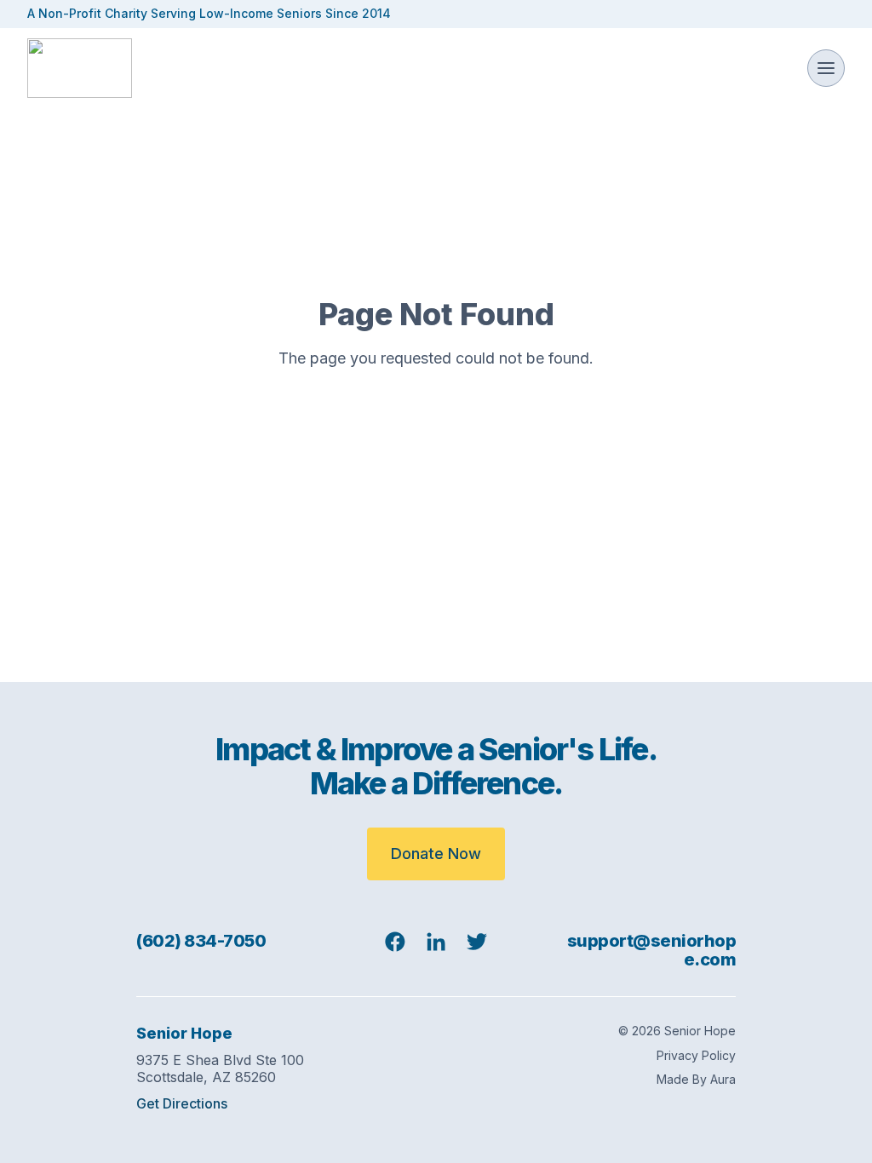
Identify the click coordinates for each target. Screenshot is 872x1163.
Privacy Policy (696, 1056)
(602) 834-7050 (201, 941)
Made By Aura (696, 1079)
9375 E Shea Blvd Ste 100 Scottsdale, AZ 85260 (220, 1068)
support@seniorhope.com (652, 950)
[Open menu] (826, 68)
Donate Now (436, 853)
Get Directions (181, 1104)
